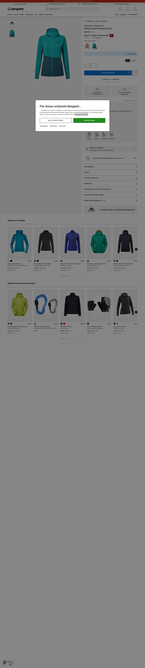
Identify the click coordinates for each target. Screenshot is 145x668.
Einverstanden (89, 120)
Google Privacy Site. (81, 114)
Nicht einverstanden (55, 120)
